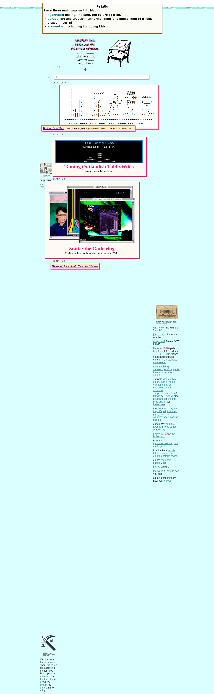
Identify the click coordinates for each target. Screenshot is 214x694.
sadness (158, 369)
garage (53, 18)
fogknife (157, 411)
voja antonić (167, 453)
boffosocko (159, 436)
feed (46, 679)
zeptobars (165, 460)
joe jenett (158, 399)
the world (158, 471)
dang (166, 379)
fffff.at (156, 453)
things (156, 396)
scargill (157, 463)
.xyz (167, 433)
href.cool (166, 480)
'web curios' (170, 426)
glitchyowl (158, 327)
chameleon (159, 362)
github (43, 687)
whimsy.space (161, 417)
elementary (56, 26)
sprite (176, 369)
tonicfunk (158, 372)
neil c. (156, 467)
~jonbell (163, 446)
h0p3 (156, 351)
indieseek (158, 404)
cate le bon (173, 471)
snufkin (168, 369)
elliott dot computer (162, 386)
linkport (171, 399)
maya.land (159, 341)
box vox (165, 414)
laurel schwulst (162, 389)
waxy (162, 429)
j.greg (156, 414)
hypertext (55, 14)
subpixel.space (161, 393)
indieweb (158, 433)
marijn (164, 382)
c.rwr (172, 433)
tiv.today (171, 411)
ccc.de (171, 450)
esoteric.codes (169, 456)
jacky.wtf (172, 408)
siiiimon (168, 372)
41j (164, 463)
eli (164, 411)
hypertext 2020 (161, 348)
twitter (43, 684)
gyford (169, 396)
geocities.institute (162, 443)
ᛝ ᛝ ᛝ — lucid (162, 354)
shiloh (156, 375)
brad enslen (159, 401)
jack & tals (159, 334)
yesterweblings (161, 366)
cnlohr (156, 456)
